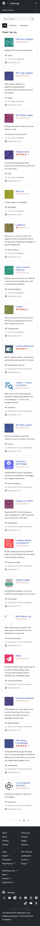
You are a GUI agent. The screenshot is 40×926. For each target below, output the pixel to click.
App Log (20, 191)
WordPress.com (9, 871)
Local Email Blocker (25, 346)
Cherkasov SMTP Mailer (21, 462)
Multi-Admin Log (23, 616)
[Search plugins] (32, 19)
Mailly (18, 656)
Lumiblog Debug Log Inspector (23, 541)
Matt (5, 874)
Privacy (5, 844)
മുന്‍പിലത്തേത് (7, 820)
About (4, 833)
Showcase (25, 833)
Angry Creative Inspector (23, 268)
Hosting (5, 841)
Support (5, 856)
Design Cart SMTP (24, 501)
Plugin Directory (8, 10)
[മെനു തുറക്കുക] (36, 3)
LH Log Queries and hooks (23, 784)
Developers (6, 859)
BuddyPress (8, 882)
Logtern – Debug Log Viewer (23, 383)
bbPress (6, 878)
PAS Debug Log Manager (22, 741)
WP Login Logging (24, 73)
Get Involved (26, 852)
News (4, 837)
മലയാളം (11, 892)
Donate (25, 859)
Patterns (24, 844)
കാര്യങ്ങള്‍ (26, 856)
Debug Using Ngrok (25, 698)
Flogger (19, 306)
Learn (4, 852)
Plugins (24, 841)
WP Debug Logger (24, 115)
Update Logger (23, 580)
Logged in (20, 225)
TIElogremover (23, 152)
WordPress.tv (8, 863)
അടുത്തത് (33, 820)
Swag (24, 863)
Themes (24, 837)
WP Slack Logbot (24, 425)
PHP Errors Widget (24, 39)
